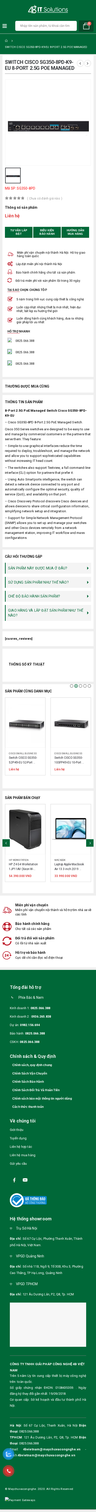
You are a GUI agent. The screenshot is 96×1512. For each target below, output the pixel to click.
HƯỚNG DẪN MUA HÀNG (76, 232)
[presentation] (6, 845)
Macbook (14, 860)
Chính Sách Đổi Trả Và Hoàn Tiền (36, 1094)
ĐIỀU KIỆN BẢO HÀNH (47, 232)
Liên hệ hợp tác (21, 1151)
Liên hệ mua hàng (22, 1159)
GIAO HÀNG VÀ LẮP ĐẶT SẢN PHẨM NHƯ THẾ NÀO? (45, 612)
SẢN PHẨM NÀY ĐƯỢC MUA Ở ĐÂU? (37, 568)
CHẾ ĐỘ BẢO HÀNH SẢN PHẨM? (34, 596)
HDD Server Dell (64, 860)
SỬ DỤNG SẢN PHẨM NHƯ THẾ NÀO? (38, 582)
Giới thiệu (16, 1134)
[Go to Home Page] (6, 41)
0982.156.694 (30, 1029)
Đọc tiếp (36, 706)
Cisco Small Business (23, 753)
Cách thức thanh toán (28, 1111)
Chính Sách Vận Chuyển (29, 1077)
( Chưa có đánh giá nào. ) (44, 198)
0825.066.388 (40, 1012)
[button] (71, 686)
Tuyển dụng (18, 1142)
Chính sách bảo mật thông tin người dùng (42, 1102)
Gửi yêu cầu (18, 1167)
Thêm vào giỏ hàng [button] (36, 812)
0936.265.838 (41, 1021)
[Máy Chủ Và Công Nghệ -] (48, 9)
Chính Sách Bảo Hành (28, 1086)
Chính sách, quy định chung (32, 1069)
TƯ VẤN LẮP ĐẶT (19, 232)
